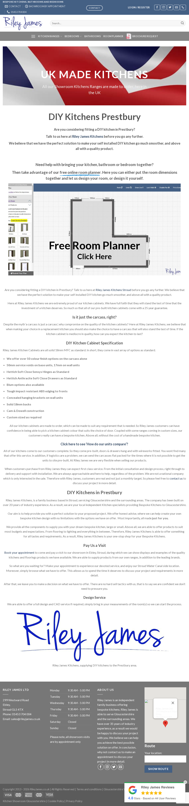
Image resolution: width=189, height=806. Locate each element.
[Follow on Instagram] (163, 7)
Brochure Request (145, 36)
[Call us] (183, 7)
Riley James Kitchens (87, 136)
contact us (176, 478)
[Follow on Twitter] (170, 7)
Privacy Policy (74, 801)
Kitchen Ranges (49, 36)
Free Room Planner (94, 245)
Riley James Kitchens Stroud (113, 290)
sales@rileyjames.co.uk (25, 719)
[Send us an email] (176, 7)
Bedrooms (72, 36)
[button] (165, 724)
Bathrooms (92, 36)
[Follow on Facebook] (157, 7)
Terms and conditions (89, 789)
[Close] (173, 702)
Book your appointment (19, 552)
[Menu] (33, 36)
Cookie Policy (56, 801)
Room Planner (113, 36)
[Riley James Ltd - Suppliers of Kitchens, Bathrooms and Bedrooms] (23, 23)
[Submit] (182, 23)
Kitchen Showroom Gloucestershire (24, 801)
